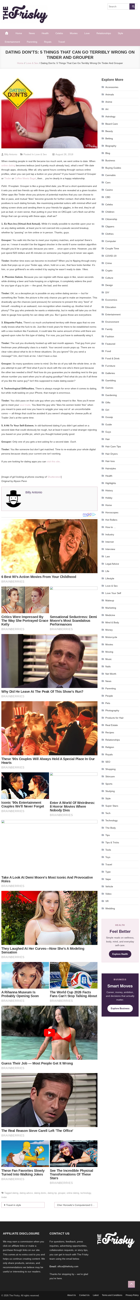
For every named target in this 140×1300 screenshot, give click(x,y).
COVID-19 (110, 255)
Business (110, 160)
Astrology (110, 116)
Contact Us (84, 1295)
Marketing (110, 607)
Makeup (109, 600)
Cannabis (110, 175)
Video (108, 893)
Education (110, 307)
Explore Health (120, 954)
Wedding (110, 908)
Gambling (110, 380)
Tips (107, 835)
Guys (108, 431)
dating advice (26, 1193)
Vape (108, 879)
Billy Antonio (10, 154)
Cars (107, 182)
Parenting (32, 41)
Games (109, 387)
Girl (107, 409)
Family (109, 329)
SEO (107, 761)
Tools (108, 849)
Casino (109, 189)
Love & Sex (40, 154)
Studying (110, 791)
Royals (47, 41)
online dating (8, 165)
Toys (107, 857)
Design (109, 285)
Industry (109, 534)
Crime (108, 263)
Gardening (111, 395)
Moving (109, 651)
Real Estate (111, 725)
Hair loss (110, 461)
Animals (109, 94)
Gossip (109, 417)
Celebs (59, 33)
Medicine (110, 615)
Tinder (7, 178)
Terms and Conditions (112, 1295)
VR (107, 901)
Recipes (109, 732)
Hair (107, 439)
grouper (61, 1193)
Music (108, 659)
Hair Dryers (111, 453)
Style (120, 33)
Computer (110, 241)
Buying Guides (113, 167)
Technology (111, 820)
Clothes (109, 233)
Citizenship (111, 219)
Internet (109, 541)
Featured (110, 343)
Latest (96, 1295)
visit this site (53, 461)
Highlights (110, 483)
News (32, 33)
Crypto (109, 270)
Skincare (110, 776)
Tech (107, 813)
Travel (61, 41)
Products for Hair (114, 717)
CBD (107, 197)
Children (109, 211)
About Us (71, 1295)
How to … (110, 527)
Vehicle (109, 886)
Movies (74, 33)
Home (19, 33)
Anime (108, 101)
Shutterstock (54, 476)
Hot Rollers (111, 519)
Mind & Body (112, 622)
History (109, 490)
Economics (111, 299)
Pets (107, 703)
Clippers (109, 226)
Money (109, 629)
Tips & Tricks (112, 842)
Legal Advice (112, 563)
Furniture (110, 365)
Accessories (111, 87)
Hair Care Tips (113, 446)
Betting (109, 138)
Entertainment (12, 41)
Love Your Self (113, 593)
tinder (4, 1197)
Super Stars (111, 805)
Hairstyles (110, 468)
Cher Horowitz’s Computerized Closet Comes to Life (77, 1205)
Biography (110, 145)
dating (15, 1193)
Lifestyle (109, 578)
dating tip (52, 1193)
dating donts (40, 1193)
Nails (108, 666)
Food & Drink (112, 358)
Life (107, 571)
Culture (109, 277)
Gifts (107, 402)
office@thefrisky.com (67, 1266)
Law (107, 556)
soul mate (25, 404)
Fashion (109, 336)
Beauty (109, 131)
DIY (107, 292)
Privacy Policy (132, 1295)
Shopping (110, 769)
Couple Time (112, 248)
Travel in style (13, 1205)
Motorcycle (111, 637)
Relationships (103, 33)
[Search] (132, 6)
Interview (110, 549)
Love (87, 33)
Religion (109, 747)
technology (85, 1193)
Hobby (108, 497)
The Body (110, 827)
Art (106, 109)
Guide (108, 424)
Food (108, 351)
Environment (112, 321)
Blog (107, 153)
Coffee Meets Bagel (25, 178)
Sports (108, 783)
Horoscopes (111, 512)
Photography (112, 710)
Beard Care (111, 123)
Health (45, 33)
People (109, 695)
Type (108, 871)
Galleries (110, 373)
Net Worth (110, 673)
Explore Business (120, 1008)
